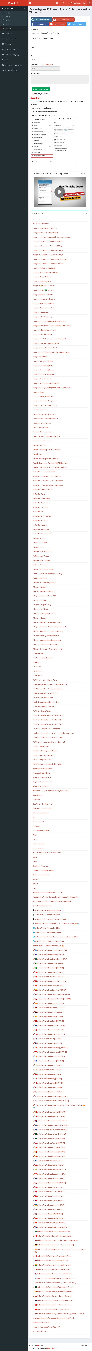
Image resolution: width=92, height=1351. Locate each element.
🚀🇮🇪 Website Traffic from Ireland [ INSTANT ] (49, 1056)
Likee (35, 817)
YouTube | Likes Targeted (41, 556)
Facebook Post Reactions (42, 423)
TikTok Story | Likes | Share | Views (45, 680)
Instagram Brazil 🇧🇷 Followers (43, 290)
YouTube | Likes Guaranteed (42, 551)
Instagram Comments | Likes (43, 361)
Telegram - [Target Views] (42, 605)
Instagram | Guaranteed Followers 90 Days (48, 255)
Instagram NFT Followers (41, 1322)
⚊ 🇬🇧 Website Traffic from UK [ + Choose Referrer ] (51, 1260)
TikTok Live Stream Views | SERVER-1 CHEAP (48, 720)
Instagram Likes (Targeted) (42, 317)
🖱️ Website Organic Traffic (42, 906)
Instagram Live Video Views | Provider (46, 343)
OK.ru (35, 857)
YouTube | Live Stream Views (43, 569)
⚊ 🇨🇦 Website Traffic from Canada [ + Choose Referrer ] (52, 1236)
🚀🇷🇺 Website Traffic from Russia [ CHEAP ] (48, 1161)
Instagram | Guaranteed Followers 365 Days (48, 264)
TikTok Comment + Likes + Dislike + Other (47, 764)
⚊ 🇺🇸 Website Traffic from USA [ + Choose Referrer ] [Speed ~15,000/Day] (59, 1314)
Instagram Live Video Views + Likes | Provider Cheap (51, 339)
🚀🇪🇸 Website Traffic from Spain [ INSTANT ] (48, 1021)
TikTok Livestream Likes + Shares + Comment (49, 742)
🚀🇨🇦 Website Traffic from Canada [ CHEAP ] (48, 972)
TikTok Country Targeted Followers (45, 751)
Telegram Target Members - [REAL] (45, 596)
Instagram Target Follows (42, 277)
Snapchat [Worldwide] (40, 786)
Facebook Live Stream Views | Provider (47, 436)
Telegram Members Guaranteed (44, 591)
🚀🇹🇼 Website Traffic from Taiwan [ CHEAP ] (48, 1196)
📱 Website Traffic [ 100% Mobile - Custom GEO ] (50, 919)
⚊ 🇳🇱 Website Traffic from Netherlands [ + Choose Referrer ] (54, 1283)
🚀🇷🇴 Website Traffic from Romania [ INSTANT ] (49, 1156)
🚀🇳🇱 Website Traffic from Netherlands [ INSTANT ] (51, 1125)
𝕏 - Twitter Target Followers (43, 489)
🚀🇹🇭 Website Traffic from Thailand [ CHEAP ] (49, 1178)
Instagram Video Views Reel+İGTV (45, 348)
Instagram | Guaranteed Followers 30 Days (48, 246)
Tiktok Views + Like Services (43, 698)
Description (35, 73)
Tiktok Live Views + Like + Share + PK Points (48, 737)
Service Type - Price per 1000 (42, 38)
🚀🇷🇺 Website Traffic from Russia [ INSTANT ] (48, 1165)
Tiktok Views (37, 675)
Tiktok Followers (39, 653)
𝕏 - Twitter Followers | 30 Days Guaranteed (48, 485)
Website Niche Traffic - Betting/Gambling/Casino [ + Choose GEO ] (56, 897)
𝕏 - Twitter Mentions (40, 525)
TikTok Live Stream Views (42, 711)
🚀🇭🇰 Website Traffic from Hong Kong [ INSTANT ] (50, 1047)
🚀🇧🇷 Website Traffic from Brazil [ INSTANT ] (48, 968)
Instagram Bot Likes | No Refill (43, 303)
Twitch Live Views (39, 844)
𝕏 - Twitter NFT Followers (42, 516)
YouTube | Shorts (39, 538)
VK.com (35, 835)
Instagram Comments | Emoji (43, 365)
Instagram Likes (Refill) (41, 312)
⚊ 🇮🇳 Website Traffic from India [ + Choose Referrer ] (52, 1265)
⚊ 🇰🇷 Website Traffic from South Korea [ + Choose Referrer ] (54, 1278)
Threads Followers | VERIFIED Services (46, 450)
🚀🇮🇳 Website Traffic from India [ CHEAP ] (47, 1065)
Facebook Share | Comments (43, 432)
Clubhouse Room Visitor (41, 875)
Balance (8, 20)
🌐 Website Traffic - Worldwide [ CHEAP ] (47, 928)
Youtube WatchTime (40, 578)
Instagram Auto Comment (42, 379)
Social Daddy (52, 1348)
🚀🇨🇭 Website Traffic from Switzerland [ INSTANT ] (50, 981)
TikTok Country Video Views (42, 760)
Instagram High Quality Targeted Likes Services (49, 321)
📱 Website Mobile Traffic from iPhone (46, 915)
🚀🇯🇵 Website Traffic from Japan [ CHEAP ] (48, 1087)
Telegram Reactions (40, 600)
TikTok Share (37, 671)
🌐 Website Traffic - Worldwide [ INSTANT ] (47, 932)
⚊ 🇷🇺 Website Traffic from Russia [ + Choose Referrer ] (52, 1296)
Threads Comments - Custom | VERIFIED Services (50, 467)
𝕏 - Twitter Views (39, 494)
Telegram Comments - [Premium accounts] (48, 649)
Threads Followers (39, 445)
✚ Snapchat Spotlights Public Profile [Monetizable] (51, 791)
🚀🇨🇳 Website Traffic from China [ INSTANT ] (48, 985)
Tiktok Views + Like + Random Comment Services (50, 684)
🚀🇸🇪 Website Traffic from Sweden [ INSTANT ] (49, 1169)
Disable (35, 884)
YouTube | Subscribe (40, 543)
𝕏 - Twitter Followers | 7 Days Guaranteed (47, 476)
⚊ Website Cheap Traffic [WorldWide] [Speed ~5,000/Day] (53, 1318)
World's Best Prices (40, 1331)
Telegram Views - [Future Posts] (44, 613)
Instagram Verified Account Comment (46, 383)
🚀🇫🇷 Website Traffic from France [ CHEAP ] (48, 1030)
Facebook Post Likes (40, 410)
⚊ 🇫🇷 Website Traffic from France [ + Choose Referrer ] (52, 1256)
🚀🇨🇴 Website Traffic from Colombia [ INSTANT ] (49, 990)
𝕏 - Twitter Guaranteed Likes (43, 534)
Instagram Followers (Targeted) (44, 268)
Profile (7, 13)
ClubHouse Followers (40, 866)
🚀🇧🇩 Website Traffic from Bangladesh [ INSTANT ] (50, 959)
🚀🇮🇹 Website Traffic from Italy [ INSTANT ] (48, 1083)
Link (32, 47)
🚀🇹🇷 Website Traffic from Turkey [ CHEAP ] (48, 1187)
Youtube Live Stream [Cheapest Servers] (47, 574)
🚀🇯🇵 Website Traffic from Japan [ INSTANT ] (48, 1092)
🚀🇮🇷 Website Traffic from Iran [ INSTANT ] (47, 1074)
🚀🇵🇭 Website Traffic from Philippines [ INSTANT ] (50, 1130)
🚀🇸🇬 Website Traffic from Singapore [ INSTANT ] (50, 1174)
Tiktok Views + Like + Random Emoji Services (48, 689)
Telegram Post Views (40, 609)
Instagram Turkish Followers (43, 295)
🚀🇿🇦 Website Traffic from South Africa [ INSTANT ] (51, 1227)
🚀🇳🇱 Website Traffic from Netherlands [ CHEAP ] (50, 1121)
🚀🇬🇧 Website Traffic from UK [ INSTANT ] (47, 1043)
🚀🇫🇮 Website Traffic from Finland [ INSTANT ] (49, 1025)
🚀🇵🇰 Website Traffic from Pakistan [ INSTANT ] (49, 1134)
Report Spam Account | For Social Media (47, 853)
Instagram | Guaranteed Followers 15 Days (48, 241)
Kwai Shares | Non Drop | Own (43, 808)
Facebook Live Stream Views (43, 441)
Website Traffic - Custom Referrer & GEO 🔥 (48, 946)
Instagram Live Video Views (42, 334)
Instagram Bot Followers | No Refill (45, 228)
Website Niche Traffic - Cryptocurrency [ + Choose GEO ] (52, 901)
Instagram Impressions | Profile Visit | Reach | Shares (51, 352)
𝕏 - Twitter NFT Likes (40, 520)
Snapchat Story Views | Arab (43, 782)
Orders (7, 17)
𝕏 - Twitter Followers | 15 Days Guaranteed (48, 481)
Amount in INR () (42, 65)
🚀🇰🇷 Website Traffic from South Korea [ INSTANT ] (51, 1101)
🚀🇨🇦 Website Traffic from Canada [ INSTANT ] (49, 977)
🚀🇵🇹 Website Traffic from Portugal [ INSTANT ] (49, 1147)
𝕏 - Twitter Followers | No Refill (44, 472)
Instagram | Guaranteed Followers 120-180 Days (50, 259)
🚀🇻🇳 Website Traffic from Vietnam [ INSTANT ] (49, 1223)
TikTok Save (37, 667)
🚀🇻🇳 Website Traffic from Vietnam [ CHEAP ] (48, 1218)
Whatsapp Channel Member (42, 768)
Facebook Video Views (41, 427)
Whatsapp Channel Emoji (41, 773)
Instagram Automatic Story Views (44, 401)
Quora (35, 861)
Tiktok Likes (37, 662)
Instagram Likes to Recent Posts (44, 330)
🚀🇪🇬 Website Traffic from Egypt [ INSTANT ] (48, 1012)
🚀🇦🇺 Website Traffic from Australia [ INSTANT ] (49, 954)
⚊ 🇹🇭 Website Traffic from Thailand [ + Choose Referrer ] (53, 1300)
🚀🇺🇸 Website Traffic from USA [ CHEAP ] (47, 1209)
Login (7, 24)
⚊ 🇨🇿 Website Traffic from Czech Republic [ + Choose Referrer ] (55, 1240)
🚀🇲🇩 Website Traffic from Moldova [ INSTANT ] (49, 1112)
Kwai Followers (38, 795)
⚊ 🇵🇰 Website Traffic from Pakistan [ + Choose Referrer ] (53, 1287)
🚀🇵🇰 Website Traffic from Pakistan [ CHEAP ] (49, 1138)
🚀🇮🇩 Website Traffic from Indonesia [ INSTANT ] (50, 1052)
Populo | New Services (41, 224)
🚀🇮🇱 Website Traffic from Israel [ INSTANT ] (48, 1061)
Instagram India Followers (42, 281)
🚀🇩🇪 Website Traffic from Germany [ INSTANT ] (49, 1008)
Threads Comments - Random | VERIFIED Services (50, 463)
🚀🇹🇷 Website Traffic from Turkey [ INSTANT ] (49, 1192)
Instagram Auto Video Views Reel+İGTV (46, 1327)
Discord (35, 879)
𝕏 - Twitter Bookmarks (41, 529)
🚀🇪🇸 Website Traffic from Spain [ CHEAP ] (48, 1016)
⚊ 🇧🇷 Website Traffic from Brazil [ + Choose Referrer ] (52, 1231)
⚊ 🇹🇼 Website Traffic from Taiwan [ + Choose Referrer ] (52, 1309)
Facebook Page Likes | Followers (44, 414)
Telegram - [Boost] (39, 618)
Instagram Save (38, 392)
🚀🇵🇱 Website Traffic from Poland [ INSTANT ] (49, 1143)
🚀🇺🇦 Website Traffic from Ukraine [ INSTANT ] (49, 1205)
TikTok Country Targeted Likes (43, 755)
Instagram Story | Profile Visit (43, 396)
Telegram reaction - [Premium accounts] (47, 640)
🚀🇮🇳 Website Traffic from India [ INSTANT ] (48, 1070)
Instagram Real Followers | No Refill (45, 233)
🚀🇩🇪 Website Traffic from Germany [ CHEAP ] (49, 1003)
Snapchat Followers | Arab (42, 777)
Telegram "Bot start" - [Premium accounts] (48, 631)
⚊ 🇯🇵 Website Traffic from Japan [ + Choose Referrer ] (52, 1274)
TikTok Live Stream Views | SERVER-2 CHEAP (48, 724)
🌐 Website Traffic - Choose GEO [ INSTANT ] (48, 941)
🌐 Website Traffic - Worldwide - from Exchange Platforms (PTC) (55, 937)
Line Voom (36, 826)
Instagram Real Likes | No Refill (43, 308)
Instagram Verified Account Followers (46, 272)
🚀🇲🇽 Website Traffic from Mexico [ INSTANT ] (49, 1116)
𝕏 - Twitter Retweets (40, 503)
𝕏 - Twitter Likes (38, 512)
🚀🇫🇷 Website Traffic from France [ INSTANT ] (49, 1034)
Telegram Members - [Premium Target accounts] (50, 627)
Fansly (35, 888)
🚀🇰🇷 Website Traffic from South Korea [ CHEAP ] (50, 1096)
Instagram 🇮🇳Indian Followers (43, 286)
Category (34, 29)
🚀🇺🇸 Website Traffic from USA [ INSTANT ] (48, 1214)
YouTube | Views (38, 547)
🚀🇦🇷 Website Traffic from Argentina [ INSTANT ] (50, 950)
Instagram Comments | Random (44, 374)
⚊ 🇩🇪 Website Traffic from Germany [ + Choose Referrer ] (53, 1245)
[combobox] (60, 33)
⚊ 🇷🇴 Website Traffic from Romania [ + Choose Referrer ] (53, 1291)
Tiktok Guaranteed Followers (43, 658)
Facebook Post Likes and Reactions (45, 419)
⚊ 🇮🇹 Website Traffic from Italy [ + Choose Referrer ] (51, 1269)
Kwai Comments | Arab (41, 813)
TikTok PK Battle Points (41, 746)
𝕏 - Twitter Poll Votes (40, 507)
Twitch (35, 839)
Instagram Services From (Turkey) (45, 405)
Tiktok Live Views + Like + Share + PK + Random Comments (53, 733)
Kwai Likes (36, 799)
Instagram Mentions (40, 357)
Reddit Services (38, 848)
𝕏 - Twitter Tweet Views (41, 498)
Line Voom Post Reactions (42, 830)
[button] (30, 3)
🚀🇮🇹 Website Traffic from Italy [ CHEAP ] (47, 1078)
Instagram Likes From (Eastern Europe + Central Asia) (51, 326)
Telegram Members (40, 587)
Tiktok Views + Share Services (43, 706)
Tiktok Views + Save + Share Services (46, 702)
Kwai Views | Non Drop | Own (43, 804)
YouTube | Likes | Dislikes (41, 560)
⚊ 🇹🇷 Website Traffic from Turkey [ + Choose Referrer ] (52, 1305)
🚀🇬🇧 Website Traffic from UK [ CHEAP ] (47, 1039)
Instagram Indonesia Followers (44, 299)
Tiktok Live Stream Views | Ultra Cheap (46, 729)
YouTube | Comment (40, 565)
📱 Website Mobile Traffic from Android (47, 910)
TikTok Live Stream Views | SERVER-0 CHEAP (48, 715)
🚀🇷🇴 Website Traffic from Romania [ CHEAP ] (49, 1152)
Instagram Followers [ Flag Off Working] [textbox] (46, 33)
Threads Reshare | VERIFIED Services (46, 458)
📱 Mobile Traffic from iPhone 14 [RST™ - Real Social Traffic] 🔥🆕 (56, 923)
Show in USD (47, 65)
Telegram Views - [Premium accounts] (46, 636)
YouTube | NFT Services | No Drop (44, 582)
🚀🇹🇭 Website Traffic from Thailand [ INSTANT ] (49, 1183)
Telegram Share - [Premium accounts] (46, 644)
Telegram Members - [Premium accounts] (47, 622)
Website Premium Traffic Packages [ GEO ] (48, 892)
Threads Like (37, 454)
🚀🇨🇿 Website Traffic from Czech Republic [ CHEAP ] (51, 994)
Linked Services (38, 822)
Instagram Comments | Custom (44, 370)
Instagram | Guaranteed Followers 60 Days (48, 250)
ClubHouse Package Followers (43, 870)
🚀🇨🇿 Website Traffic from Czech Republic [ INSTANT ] (52, 999)
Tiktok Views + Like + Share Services (46, 693)
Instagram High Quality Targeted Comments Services (52, 388)
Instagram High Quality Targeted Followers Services (51, 237)
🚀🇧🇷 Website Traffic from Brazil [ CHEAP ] (48, 963)
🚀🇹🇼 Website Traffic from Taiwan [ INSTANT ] (49, 1200)
